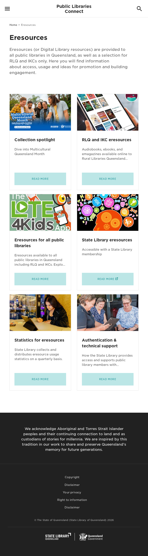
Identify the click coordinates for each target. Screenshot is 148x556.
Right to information (72, 499)
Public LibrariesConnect (74, 9)
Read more (40, 179)
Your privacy (72, 492)
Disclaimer (72, 484)
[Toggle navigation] (7, 9)
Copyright (72, 477)
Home (13, 25)
